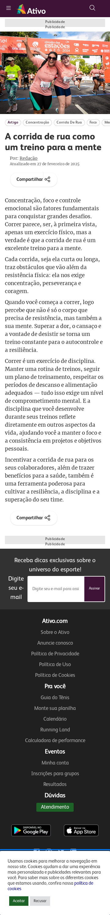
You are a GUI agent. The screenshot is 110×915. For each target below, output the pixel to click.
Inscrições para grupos (55, 773)
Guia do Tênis (55, 697)
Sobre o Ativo (55, 632)
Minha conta (55, 763)
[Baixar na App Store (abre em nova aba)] (81, 818)
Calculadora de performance (55, 740)
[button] (92, 7)
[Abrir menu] (8, 8)
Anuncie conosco (55, 643)
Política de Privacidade (55, 654)
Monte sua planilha (55, 708)
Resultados (55, 784)
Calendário (55, 719)
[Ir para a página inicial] (32, 8)
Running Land (55, 730)
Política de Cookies (55, 675)
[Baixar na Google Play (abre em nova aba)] (30, 818)
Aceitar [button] (19, 901)
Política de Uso (55, 664)
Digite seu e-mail (16, 588)
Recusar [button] (40, 901)
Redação (29, 158)
